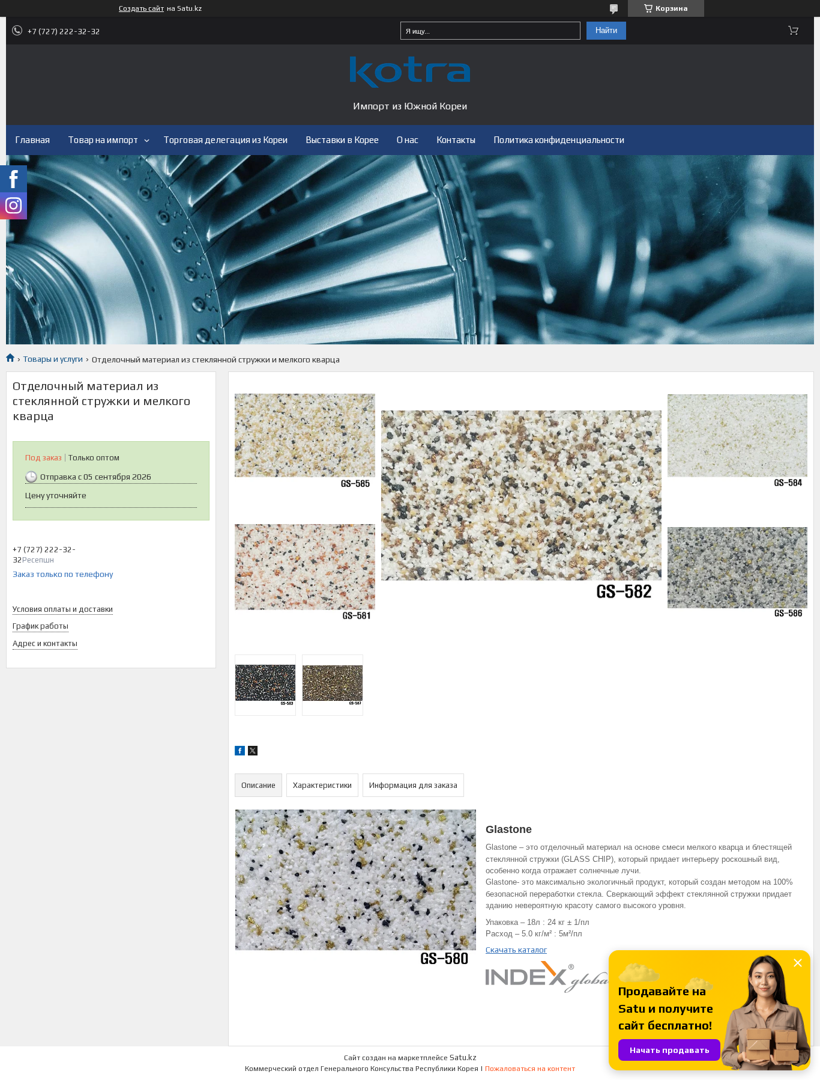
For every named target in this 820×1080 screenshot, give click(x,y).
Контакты (455, 140)
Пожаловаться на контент (530, 1068)
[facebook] (240, 752)
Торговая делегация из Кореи (225, 140)
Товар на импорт (103, 140)
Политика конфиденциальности (558, 140)
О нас (407, 140)
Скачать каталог (516, 949)
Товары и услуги (53, 359)
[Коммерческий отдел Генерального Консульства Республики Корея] (410, 72)
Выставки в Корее (342, 140)
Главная (32, 140)
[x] (253, 752)
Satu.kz (463, 1057)
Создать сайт (141, 8)
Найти (606, 30)
